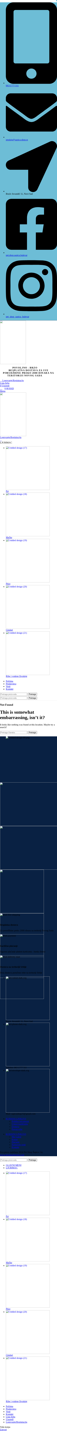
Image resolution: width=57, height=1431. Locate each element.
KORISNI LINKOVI (16, 1119)
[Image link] (28, 804)
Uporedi (9, 1419)
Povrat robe (17, 1129)
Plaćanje (15, 1142)
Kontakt (15, 1147)
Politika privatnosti (20, 1121)
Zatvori (3, 1429)
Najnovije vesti (19, 1144)
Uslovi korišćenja (20, 1124)
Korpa (15, 1139)
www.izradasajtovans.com (12, 1155)
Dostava (15, 1126)
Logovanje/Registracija (16, 1422)
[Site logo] (28, 342)
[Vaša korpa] (1, 440)
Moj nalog (16, 1137)
